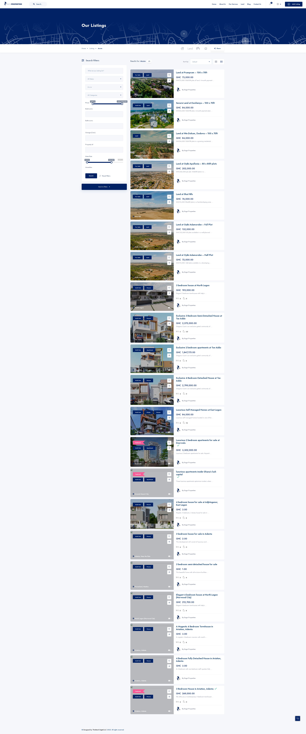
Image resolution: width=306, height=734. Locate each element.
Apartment (150, 350)
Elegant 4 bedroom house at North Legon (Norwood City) (197, 596)
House (149, 288)
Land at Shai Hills (184, 194)
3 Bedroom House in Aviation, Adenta (194, 689)
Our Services (233, 4)
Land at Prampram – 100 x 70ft (191, 72)
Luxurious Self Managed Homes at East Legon (198, 410)
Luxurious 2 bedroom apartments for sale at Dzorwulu (198, 441)
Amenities (88, 167)
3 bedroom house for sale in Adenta (194, 534)
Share (219, 48)
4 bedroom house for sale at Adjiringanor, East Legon (197, 503)
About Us (222, 4)
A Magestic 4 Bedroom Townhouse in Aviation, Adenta (194, 628)
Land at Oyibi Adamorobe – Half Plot (194, 255)
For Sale (137, 75)
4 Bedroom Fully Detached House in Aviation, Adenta (198, 659)
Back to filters (103, 187)
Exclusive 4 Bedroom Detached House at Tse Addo (198, 379)
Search (91, 176)
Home (214, 4)
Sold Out (138, 105)
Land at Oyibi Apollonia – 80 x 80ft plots (196, 163)
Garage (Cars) (90, 132)
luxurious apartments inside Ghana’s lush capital (196, 473)
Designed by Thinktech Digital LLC (95, 730)
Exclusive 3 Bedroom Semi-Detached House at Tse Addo (199, 317)
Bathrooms (89, 120)
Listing (92, 48)
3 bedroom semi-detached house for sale (196, 564)
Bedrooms (89, 109)
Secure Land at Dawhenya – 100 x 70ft (195, 103)
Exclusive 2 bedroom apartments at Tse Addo (198, 347)
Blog (249, 4)
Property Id (89, 144)
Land (242, 4)
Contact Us (257, 4)
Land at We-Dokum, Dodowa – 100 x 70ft (197, 133)
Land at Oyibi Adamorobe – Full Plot (194, 224)
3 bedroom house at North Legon (192, 285)
